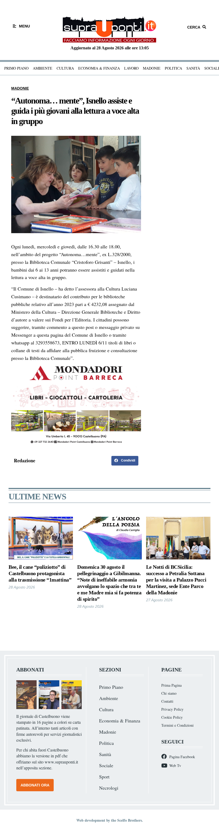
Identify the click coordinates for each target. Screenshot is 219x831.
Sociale (106, 765)
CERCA (193, 27)
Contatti (167, 701)
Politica (173, 68)
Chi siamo (169, 693)
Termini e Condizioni (177, 725)
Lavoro (131, 68)
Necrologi (108, 788)
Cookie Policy (172, 717)
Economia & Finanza (99, 68)
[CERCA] (204, 27)
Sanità (193, 68)
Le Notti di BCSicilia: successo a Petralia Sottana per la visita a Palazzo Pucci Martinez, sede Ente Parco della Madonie (176, 579)
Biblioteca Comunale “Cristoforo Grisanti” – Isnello (80, 262)
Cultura (65, 68)
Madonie (152, 68)
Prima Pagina (171, 685)
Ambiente (42, 68)
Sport (104, 776)
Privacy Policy (172, 709)
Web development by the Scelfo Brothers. (109, 820)
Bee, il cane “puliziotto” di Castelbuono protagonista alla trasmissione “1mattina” (40, 573)
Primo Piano (16, 68)
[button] (124, 461)
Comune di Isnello (35, 288)
